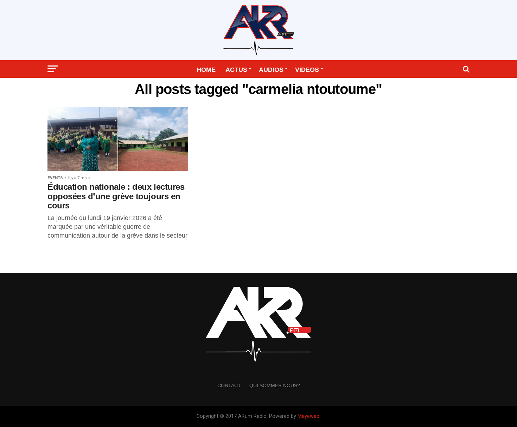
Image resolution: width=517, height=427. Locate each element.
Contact (229, 385)
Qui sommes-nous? (274, 385)
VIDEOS (307, 69)
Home (206, 69)
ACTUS (236, 69)
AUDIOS (271, 69)
